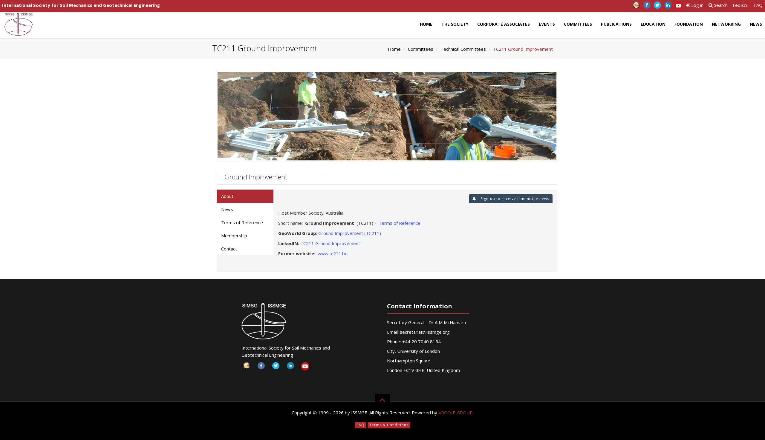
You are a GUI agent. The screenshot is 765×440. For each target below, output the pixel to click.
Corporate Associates (503, 24)
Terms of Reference (399, 223)
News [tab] (227, 209)
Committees (578, 24)
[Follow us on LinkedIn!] (668, 6)
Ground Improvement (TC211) (349, 233)
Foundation (688, 24)
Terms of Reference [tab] (242, 222)
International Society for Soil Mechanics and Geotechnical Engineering (81, 5)
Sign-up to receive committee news (514, 198)
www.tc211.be (333, 253)
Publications (616, 24)
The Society (454, 24)
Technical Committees (463, 49)
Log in (696, 5)
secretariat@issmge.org (425, 332)
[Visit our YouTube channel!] (678, 6)
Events (547, 24)
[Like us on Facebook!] (647, 6)
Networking (726, 24)
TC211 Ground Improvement (330, 243)
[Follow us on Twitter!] (657, 6)
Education (653, 24)
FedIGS (740, 5)
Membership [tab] (234, 236)
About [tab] (227, 196)
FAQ (758, 5)
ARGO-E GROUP (455, 413)
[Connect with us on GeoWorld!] (636, 6)
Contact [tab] (229, 249)
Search (720, 5)
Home (426, 24)
